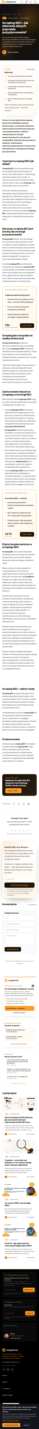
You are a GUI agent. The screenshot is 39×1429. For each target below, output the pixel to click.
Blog (14, 14)
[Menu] (35, 2)
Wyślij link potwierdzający (19, 885)
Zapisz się (30, 1313)
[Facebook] (3, 1369)
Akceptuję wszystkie (11, 1425)
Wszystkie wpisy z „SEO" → (19, 1083)
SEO (19, 14)
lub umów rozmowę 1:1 (19, 1012)
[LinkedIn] (12, 1369)
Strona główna (6, 14)
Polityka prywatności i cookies (10, 1420)
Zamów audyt (29, 1289)
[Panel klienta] (30, 2)
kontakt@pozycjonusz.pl (11, 1362)
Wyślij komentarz (13, 949)
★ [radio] (11, 830)
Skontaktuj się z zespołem (19, 1008)
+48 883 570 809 (15, 1338)
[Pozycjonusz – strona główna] (9, 1)
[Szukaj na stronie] (21, 2)
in (23, 804)
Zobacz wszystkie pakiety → (19, 1044)
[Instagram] (8, 1369)
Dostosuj (26, 1425)
